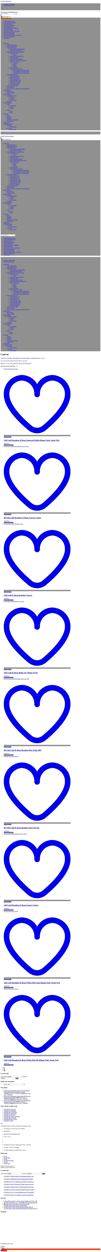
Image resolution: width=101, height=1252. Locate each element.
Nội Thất (6, 114)
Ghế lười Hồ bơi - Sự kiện (10, 1119)
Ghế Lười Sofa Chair (15, 80)
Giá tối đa (24, 1076)
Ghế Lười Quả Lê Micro (16, 59)
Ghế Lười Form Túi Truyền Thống (15, 52)
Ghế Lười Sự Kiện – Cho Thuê (11, 31)
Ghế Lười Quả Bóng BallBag (17, 49)
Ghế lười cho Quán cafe (10, 1109)
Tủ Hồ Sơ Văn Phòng (12, 119)
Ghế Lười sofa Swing (15, 81)
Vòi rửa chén (13, 126)
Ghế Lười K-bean (14, 61)
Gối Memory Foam (12, 95)
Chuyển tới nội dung (6, 1)
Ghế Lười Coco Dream (16, 50)
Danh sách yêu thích (9, 5)
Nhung (15, 66)
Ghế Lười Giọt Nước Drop (17, 56)
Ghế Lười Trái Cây (11, 45)
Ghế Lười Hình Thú (12, 46)
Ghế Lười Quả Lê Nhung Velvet (18, 60)
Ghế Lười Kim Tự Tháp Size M (21, 71)
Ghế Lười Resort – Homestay (11, 28)
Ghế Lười (6, 43)
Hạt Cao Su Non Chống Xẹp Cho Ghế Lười (18, 88)
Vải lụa (12, 107)
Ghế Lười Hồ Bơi (8, 29)
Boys (11, 111)
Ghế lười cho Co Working (10, 1112)
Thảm (8, 115)
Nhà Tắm (9, 128)
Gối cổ (11, 98)
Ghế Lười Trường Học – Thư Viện (12, 35)
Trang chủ (3, 358)
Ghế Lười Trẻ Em (8, 24)
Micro (14, 64)
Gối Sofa (9, 101)
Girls (11, 112)
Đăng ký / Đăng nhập (9, 4)
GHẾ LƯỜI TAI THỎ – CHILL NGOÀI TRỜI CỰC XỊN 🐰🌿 (20, 1201)
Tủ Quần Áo (10, 121)
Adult (8, 104)
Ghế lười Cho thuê (8, 1120)
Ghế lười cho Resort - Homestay (12, 1116)
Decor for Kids (10, 93)
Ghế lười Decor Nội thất (10, 1118)
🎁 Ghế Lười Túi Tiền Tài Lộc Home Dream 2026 (16, 1204)
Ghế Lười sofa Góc (15, 78)
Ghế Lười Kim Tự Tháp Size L (21, 73)
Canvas (15, 63)
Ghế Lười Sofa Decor (12, 74)
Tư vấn (5, 1162)
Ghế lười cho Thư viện (9, 1115)
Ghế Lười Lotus (14, 67)
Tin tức (5, 1159)
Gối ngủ (12, 97)
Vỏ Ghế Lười (10, 87)
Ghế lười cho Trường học (10, 1113)
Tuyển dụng (7, 1163)
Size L (14, 54)
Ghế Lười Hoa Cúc (15, 76)
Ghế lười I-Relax (14, 57)
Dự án (5, 1156)
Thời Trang (6, 38)
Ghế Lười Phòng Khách (10, 22)
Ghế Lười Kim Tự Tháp (16, 69)
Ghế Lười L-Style (14, 77)
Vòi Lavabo (13, 129)
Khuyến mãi (7, 1157)
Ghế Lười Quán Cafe (9, 32)
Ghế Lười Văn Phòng (9, 34)
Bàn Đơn (9, 117)
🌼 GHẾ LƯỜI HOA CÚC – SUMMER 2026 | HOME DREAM (20, 1202)
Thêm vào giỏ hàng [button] (8, 445)
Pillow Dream (7, 94)
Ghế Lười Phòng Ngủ (9, 21)
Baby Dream (7, 90)
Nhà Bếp (9, 125)
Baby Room (10, 91)
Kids (8, 109)
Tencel (11, 108)
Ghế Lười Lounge (14, 84)
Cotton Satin (13, 105)
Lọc (17, 1078)
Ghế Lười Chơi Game (9, 25)
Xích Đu (9, 118)
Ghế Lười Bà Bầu (8, 26)
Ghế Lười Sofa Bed (15, 83)
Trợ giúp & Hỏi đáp (9, 1160)
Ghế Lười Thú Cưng (9, 36)
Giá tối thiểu (4, 1076)
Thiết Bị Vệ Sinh (8, 124)
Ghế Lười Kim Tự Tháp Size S (21, 70)
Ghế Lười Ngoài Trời (12, 85)
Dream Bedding (8, 102)
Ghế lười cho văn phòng (10, 1110)
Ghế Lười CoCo (14, 53)
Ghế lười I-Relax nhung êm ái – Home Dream (15, 1205)
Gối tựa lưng (13, 100)
